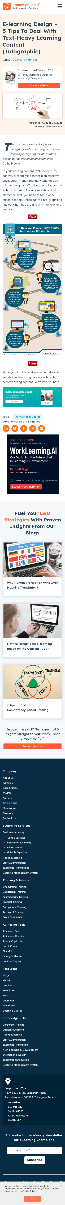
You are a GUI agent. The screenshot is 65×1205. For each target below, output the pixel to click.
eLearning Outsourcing (16, 1059)
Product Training (12, 902)
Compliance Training (14, 907)
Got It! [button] (32, 1198)
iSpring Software (12, 956)
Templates (9, 990)
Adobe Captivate (13, 941)
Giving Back (10, 803)
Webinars (8, 985)
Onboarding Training (15, 886)
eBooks (7, 980)
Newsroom (9, 808)
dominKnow (10, 946)
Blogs (6, 975)
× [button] (61, 1185)
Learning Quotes (12, 1010)
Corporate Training (13, 1024)
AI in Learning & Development (20, 1049)
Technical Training (13, 912)
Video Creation (14, 847)
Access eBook (39, 85)
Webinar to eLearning (18, 842)
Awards (7, 792)
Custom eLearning (13, 832)
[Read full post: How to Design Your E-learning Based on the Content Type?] (32, 621)
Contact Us (9, 818)
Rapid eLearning (12, 857)
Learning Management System (20, 872)
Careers (7, 798)
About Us (8, 777)
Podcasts (8, 995)
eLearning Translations (16, 867)
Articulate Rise (11, 931)
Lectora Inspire (12, 961)
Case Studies (10, 788)
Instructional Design (27, 416)
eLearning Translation (15, 1044)
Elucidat (7, 951)
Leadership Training (14, 891)
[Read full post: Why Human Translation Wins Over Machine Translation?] (32, 559)
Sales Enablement (13, 917)
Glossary (8, 813)
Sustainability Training (15, 897)
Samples (8, 783)
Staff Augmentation (14, 862)
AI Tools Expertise (16, 852)
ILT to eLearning (15, 837)
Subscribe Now (32, 746)
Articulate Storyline (13, 936)
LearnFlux (8, 1000)
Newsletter (9, 1005)
